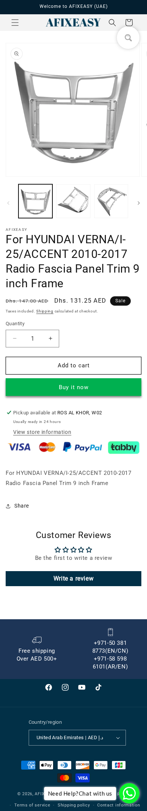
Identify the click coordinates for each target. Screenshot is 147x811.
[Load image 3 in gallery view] (111, 201)
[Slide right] (138, 203)
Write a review (73, 578)
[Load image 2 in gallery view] (73, 201)
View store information (42, 432)
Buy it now (74, 387)
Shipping (45, 311)
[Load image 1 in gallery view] (35, 201)
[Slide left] (8, 203)
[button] (15, 22)
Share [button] (21, 506)
